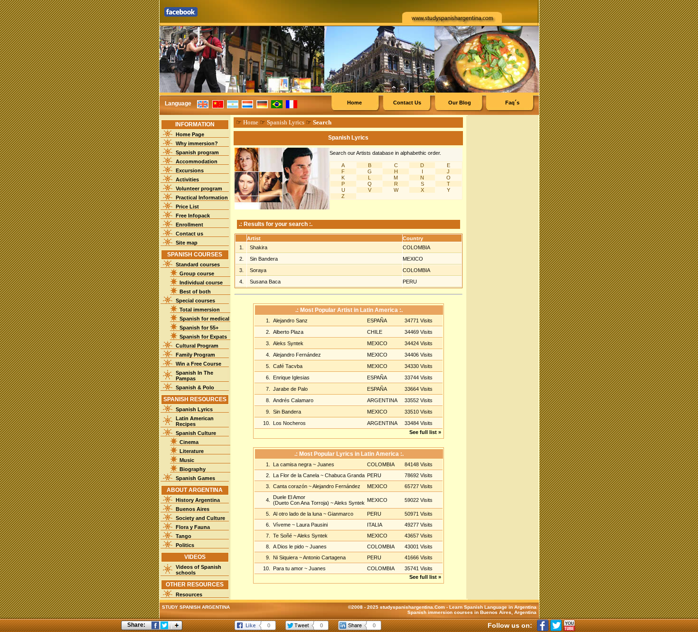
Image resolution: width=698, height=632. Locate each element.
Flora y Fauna (193, 527)
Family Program (195, 355)
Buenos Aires (192, 509)
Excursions (190, 170)
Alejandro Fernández (297, 355)
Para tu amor (288, 568)
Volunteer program (199, 188)
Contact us (189, 233)
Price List (187, 206)
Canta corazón (291, 486)
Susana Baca (265, 281)
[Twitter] (556, 625)
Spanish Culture (196, 433)
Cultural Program (197, 346)
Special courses (195, 300)
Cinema (188, 442)
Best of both (195, 291)
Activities (187, 179)
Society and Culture (200, 518)
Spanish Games (195, 478)
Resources (189, 594)
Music (186, 460)
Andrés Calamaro (293, 400)
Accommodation (196, 161)
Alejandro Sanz (290, 320)
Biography (192, 469)
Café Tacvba (287, 366)
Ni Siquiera (286, 557)
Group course (196, 273)
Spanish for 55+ (198, 327)
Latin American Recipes (195, 421)
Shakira (258, 247)
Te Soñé (283, 535)
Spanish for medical (204, 318)
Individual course (201, 282)
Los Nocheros (289, 423)
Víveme (282, 525)
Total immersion (199, 309)
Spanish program (197, 152)
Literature (191, 451)
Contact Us (407, 102)
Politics (185, 545)
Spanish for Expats (203, 337)
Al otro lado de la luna (298, 514)
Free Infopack (193, 215)
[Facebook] (542, 625)
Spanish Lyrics (194, 409)
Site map (187, 242)
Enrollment (189, 224)
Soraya (258, 270)
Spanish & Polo (195, 387)
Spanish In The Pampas (194, 375)
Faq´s (512, 102)
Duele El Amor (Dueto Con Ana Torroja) (301, 500)
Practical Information (202, 197)
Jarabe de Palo (290, 389)
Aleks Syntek (288, 343)
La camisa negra (293, 464)
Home (354, 102)
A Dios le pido (289, 546)
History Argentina (198, 500)
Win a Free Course (198, 364)
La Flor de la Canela (297, 475)
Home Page (190, 134)
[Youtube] (569, 625)
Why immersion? (197, 143)
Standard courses (198, 264)
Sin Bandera (264, 259)
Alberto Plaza (288, 332)
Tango (183, 536)
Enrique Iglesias (291, 377)
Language (178, 103)
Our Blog (459, 102)
